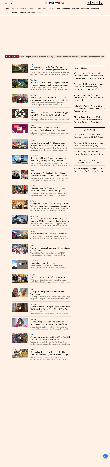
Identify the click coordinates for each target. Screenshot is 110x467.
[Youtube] (101, 3)
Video (39, 13)
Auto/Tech (41, 8)
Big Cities (21, 8)
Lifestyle (75, 8)
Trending (32, 8)
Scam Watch (96, 8)
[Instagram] (97, 3)
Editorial (22, 13)
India (13, 8)
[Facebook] (89, 3)
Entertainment (63, 8)
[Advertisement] (55, 31)
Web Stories (12, 13)
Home (7, 8)
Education (85, 8)
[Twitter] (93, 3)
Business (51, 8)
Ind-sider (31, 13)
